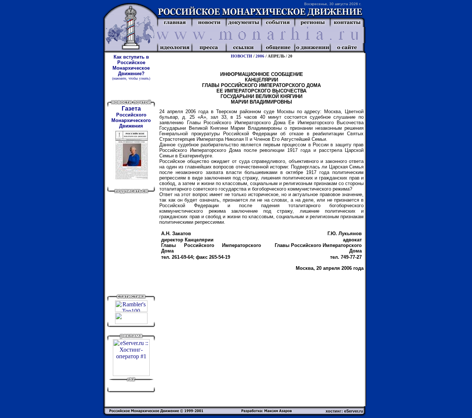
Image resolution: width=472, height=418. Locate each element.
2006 (260, 56)
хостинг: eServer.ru (344, 411)
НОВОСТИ (241, 56)
